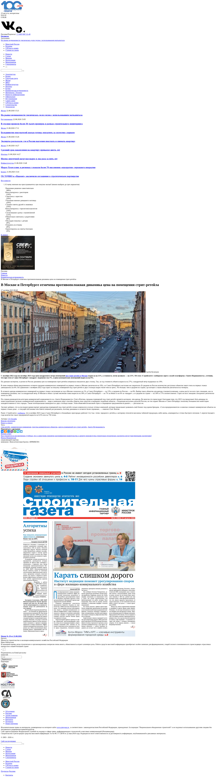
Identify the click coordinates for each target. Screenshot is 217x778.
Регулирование (11, 99)
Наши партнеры (11, 724)
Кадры (8, 88)
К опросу (4, 235)
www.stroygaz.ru (63, 727)
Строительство (11, 105)
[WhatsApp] (15, 431)
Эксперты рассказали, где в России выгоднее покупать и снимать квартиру (38, 141)
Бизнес (8, 76)
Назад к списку (7, 423)
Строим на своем (12, 50)
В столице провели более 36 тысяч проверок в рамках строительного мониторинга (42, 124)
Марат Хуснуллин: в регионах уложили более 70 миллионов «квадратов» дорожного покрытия (48, 167)
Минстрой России (12, 44)
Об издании (10, 711)
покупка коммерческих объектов (44, 427)
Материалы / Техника (13, 93)
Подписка (9, 721)
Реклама (8, 713)
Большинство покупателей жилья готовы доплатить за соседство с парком (38, 132)
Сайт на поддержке (8, 741)
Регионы (8, 46)
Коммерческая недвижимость (16, 91)
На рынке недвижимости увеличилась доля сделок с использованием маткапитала (33, 40)
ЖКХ (7, 82)
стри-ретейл (5, 427)
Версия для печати (8, 421)
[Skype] (18, 431)
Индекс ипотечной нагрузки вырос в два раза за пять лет (29, 159)
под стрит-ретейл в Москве (77, 376)
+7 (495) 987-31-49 (23, 34)
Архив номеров (11, 715)
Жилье (8, 80)
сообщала (21, 413)
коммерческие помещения (21, 427)
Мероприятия (10, 717)
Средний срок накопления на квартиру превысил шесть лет (30, 150)
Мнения (8, 751)
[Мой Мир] (8, 431)
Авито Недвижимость (96, 427)
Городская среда (11, 78)
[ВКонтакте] (2, 431)
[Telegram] (21, 431)
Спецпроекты (10, 757)
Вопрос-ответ (6, 434)
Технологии (10, 107)
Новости (8, 747)
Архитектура (10, 74)
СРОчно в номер (11, 48)
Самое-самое (10, 101)
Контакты (9, 719)
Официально (10, 97)
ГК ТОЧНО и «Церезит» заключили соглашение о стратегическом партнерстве (40, 176)
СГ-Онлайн (12, 419)
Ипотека (8, 86)
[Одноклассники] (5, 431)
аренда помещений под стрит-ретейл (72, 427)
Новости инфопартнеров (15, 95)
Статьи (8, 749)
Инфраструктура (11, 84)
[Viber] (11, 431)
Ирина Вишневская (8, 438)
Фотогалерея (10, 753)
